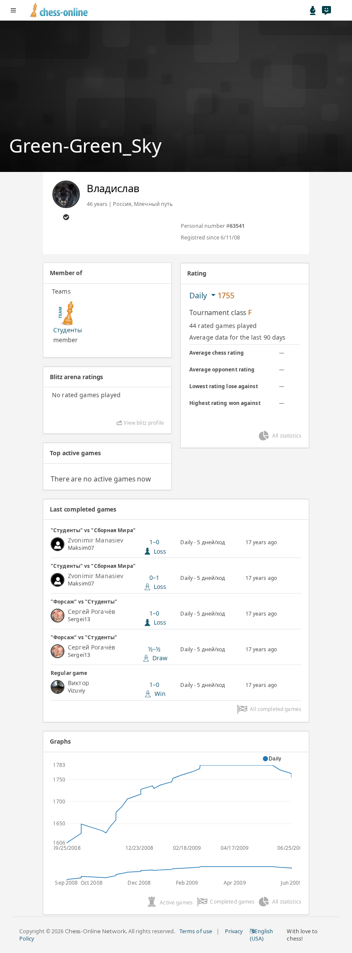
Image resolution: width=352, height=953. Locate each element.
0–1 (158, 582)
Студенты (67, 330)
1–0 (158, 617)
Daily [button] (199, 295)
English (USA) (261, 935)
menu (13, 10)
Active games (176, 902)
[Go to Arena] (313, 10)
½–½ (158, 653)
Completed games (232, 901)
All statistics (286, 435)
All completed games (275, 709)
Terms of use (195, 931)
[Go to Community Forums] (326, 10)
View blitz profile (143, 422)
